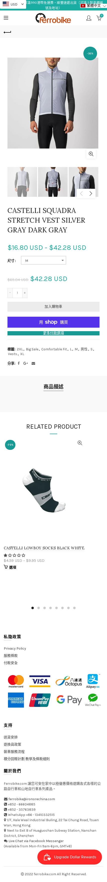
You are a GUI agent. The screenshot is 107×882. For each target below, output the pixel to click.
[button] (15, 555)
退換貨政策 (12, 744)
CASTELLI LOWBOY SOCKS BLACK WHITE (44, 548)
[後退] (7, 32)
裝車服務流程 (14, 752)
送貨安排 (11, 737)
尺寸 (10, 261)
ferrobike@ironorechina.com (31, 799)
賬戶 (89, 18)
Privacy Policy (15, 648)
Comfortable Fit (54, 349)
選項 (12, 567)
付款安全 (11, 663)
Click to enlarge (91, 154)
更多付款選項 (53, 333)
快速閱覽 (80, 443)
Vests (12, 354)
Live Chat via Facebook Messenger (36, 841)
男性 (84, 349)
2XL (20, 349)
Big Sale (32, 349)
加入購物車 (53, 306)
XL (22, 354)
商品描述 (53, 387)
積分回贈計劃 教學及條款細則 (27, 759)
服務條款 (11, 656)
